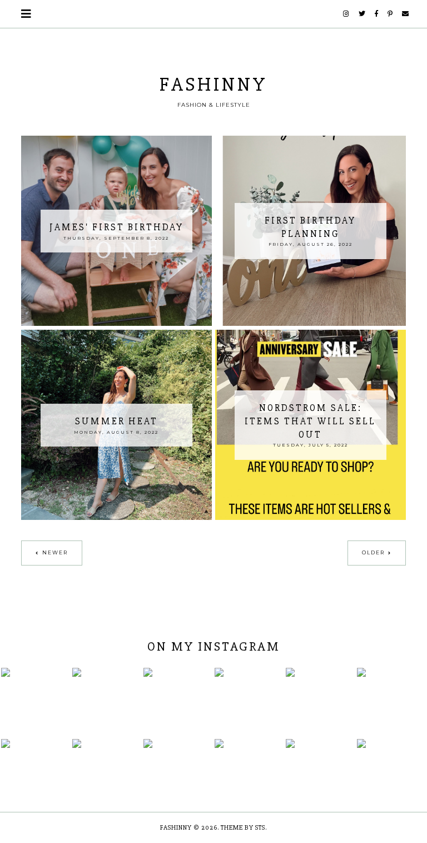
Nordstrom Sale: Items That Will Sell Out (310, 421)
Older (373, 552)
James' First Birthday (116, 227)
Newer (55, 552)
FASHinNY (213, 84)
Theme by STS (243, 828)
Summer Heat (116, 421)
